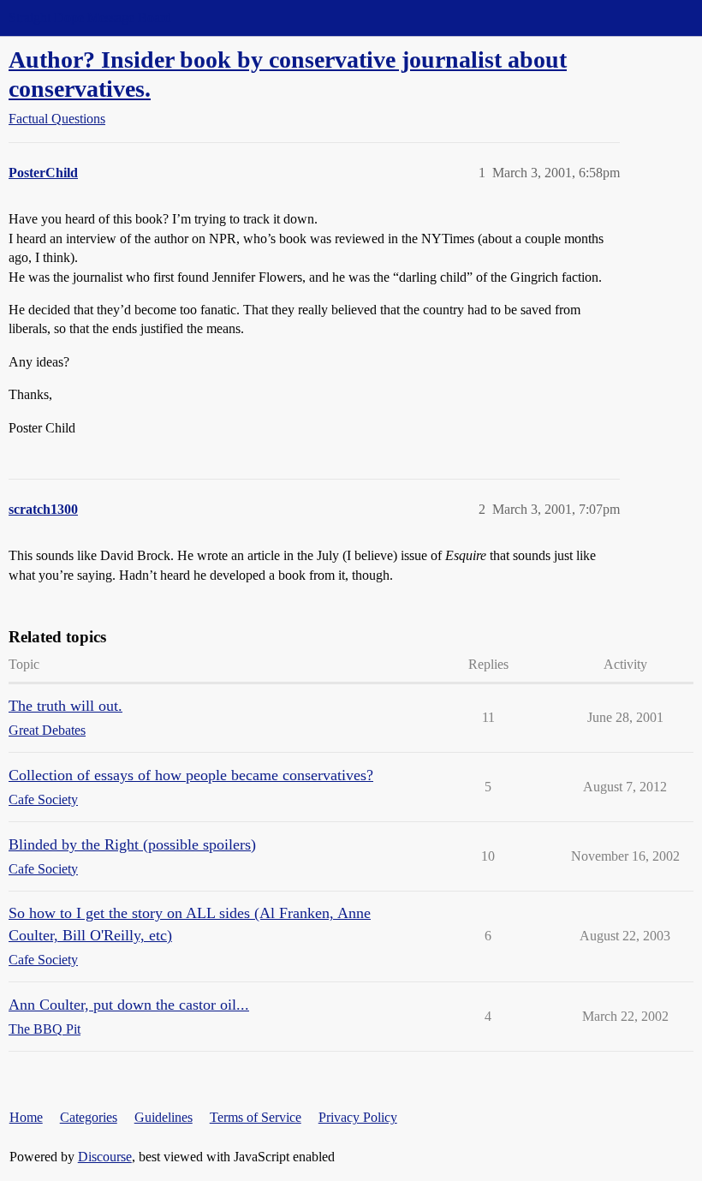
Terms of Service (255, 1117)
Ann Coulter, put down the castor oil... (129, 1004)
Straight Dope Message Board (90, 17)
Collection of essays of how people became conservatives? (191, 775)
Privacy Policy (357, 1117)
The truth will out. (65, 705)
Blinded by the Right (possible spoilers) (132, 844)
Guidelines (163, 1117)
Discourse (105, 1156)
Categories (88, 1117)
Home (26, 1117)
